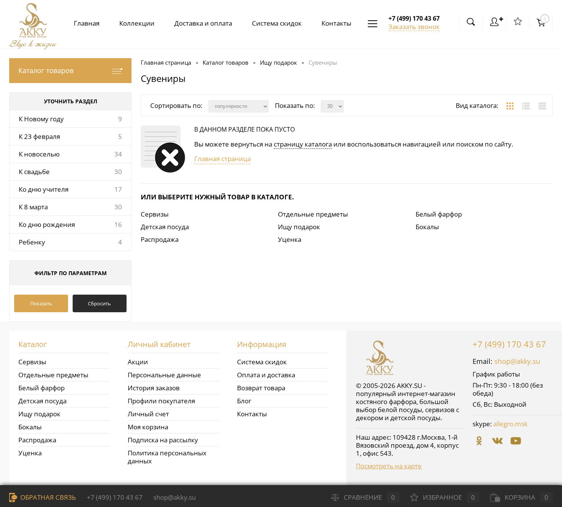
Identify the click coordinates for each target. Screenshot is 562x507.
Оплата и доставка (266, 374)
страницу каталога (303, 144)
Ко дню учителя (43, 189)
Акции (138, 361)
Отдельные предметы (313, 214)
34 (118, 154)
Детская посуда (165, 226)
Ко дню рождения (47, 224)
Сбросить (99, 303)
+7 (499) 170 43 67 (509, 344)
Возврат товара (261, 387)
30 (118, 171)
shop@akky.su (517, 361)
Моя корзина (148, 426)
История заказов (154, 387)
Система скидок (277, 23)
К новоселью (39, 154)
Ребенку (32, 242)
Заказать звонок (414, 26)
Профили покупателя (161, 400)
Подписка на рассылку (163, 439)
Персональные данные (164, 374)
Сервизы (155, 214)
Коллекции (136, 23)
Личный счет (148, 413)
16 (118, 224)
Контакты (336, 23)
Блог (244, 400)
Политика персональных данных (167, 456)
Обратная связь (47, 497)
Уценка (289, 239)
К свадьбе (34, 171)
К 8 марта (33, 206)
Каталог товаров (45, 70)
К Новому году (41, 118)
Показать (41, 303)
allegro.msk (510, 423)
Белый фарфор (439, 214)
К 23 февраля (39, 136)
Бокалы (427, 226)
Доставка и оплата (203, 23)
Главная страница (222, 158)
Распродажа (160, 239)
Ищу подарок (299, 226)
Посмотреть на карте (389, 466)
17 (118, 189)
